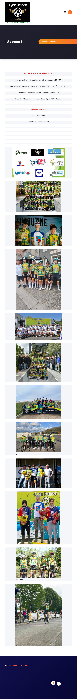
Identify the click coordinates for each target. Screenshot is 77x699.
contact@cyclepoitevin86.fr (20, 665)
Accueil (44, 42)
